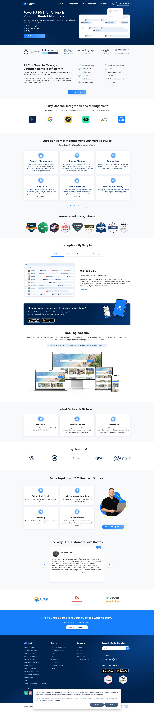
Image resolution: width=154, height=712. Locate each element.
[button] (44, 564)
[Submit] (127, 648)
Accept (97, 704)
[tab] (57, 254)
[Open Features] (65, 4)
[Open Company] (108, 4)
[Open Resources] (97, 4)
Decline (111, 704)
